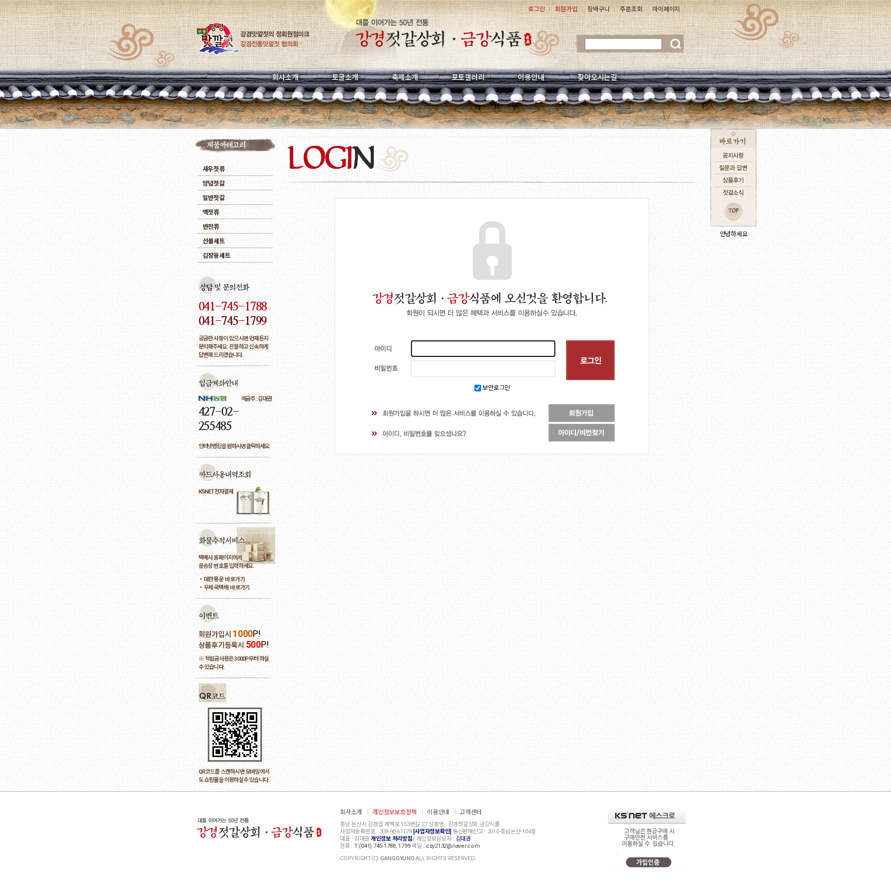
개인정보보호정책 (394, 812)
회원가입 (566, 9)
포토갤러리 (468, 77)
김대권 (463, 838)
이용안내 (531, 77)
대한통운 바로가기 (224, 579)
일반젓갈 (214, 198)
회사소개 (285, 77)
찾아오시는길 (597, 77)
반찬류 (211, 227)
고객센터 (470, 812)
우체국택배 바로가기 (227, 587)
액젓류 (211, 212)
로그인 (536, 9)
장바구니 (598, 9)
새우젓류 (214, 169)
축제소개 (405, 77)
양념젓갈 (214, 183)
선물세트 (214, 241)
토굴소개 (345, 77)
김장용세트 (216, 255)
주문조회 (631, 9)
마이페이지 (666, 9)
